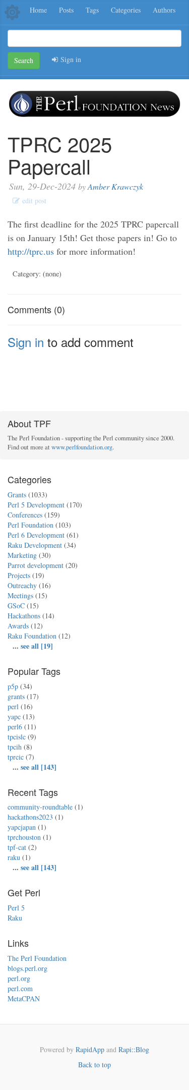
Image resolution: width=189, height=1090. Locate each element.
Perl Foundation (30, 525)
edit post (33, 200)
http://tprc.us (31, 251)
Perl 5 (16, 907)
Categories (126, 10)
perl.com (20, 988)
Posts (66, 10)
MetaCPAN (24, 998)
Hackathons (24, 615)
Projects (19, 575)
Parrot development (36, 565)
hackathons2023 (30, 817)
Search (23, 60)
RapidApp (90, 1049)
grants (16, 696)
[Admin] (12, 11)
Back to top (94, 1064)
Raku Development (35, 545)
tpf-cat (17, 847)
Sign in (69, 59)
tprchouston (24, 837)
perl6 (15, 726)
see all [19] (37, 646)
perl (13, 706)
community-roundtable (40, 807)
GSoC (16, 605)
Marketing (22, 555)
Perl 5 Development (36, 504)
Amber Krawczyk (115, 186)
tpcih (15, 747)
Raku (15, 918)
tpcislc (17, 736)
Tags (92, 10)
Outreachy (22, 585)
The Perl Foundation (37, 958)
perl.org (19, 978)
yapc (14, 716)
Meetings (20, 595)
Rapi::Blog (133, 1049)
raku (14, 857)
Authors (164, 10)
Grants (17, 494)
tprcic (16, 757)
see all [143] (38, 767)
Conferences (25, 515)
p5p (13, 686)
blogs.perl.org (27, 968)
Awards (18, 625)
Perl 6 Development (36, 535)
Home (38, 10)
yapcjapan (22, 827)
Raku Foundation (32, 636)
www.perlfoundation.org (81, 447)
